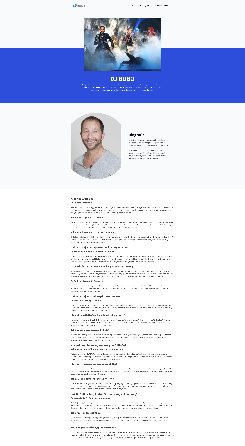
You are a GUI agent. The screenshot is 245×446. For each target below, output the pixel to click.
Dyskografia (145, 5)
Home (134, 5)
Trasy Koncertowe (160, 5)
